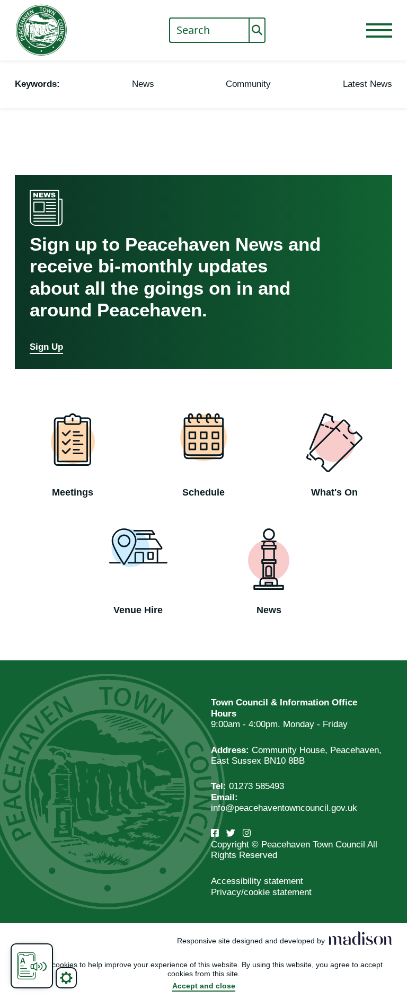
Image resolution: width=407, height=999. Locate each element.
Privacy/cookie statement (261, 892)
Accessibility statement (257, 881)
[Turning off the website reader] (32, 965)
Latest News (367, 84)
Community (248, 84)
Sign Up (46, 347)
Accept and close (203, 986)
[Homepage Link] (41, 30)
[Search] (257, 30)
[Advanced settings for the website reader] (66, 977)
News (143, 84)
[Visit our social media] (215, 833)
